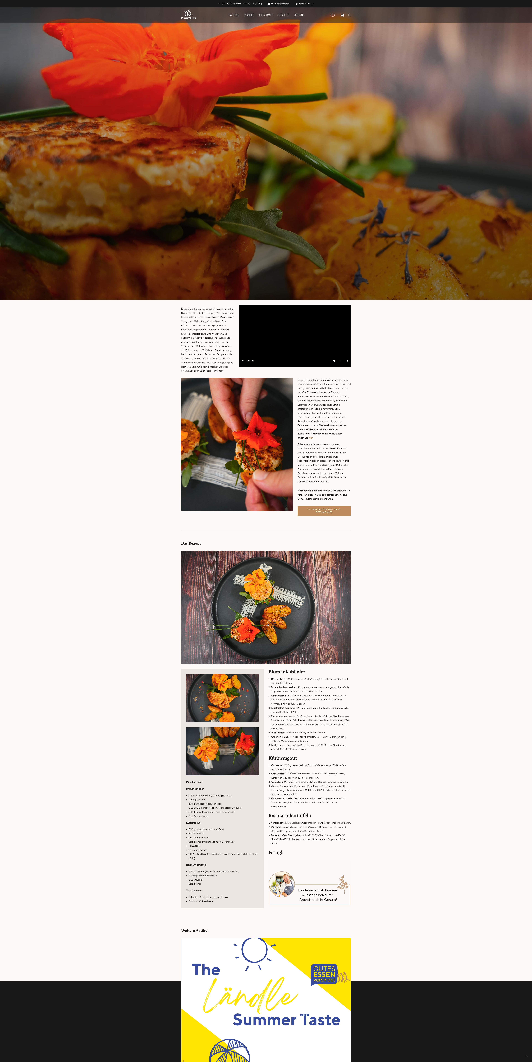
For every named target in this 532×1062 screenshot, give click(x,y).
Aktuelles (283, 15)
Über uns (299, 15)
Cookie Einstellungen (312, 1014)
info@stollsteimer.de (280, 3)
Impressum (307, 1006)
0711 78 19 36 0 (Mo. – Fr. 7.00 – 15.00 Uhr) (242, 3)
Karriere (249, 15)
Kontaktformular (306, 3)
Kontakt (305, 1002)
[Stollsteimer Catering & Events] (188, 15)
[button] (349, 15)
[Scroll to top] (526, 1056)
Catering (234, 15)
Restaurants (265, 15)
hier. (311, 437)
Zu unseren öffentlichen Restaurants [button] (324, 510)
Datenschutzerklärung (313, 1010)
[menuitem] (240, 3)
